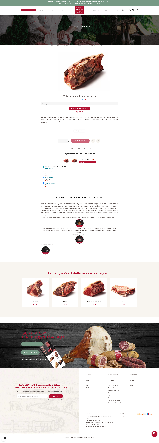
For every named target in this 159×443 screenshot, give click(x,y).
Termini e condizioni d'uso (115, 385)
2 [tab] (80, 309)
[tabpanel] (35, 292)
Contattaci (111, 378)
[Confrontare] (98, 141)
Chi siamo (111, 393)
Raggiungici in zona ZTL (115, 402)
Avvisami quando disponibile (79, 108)
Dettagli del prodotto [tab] (80, 197)
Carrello (132, 378)
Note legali (111, 383)
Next (137, 294)
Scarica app (111, 397)
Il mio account (134, 383)
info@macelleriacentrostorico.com (96, 426)
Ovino (87, 383)
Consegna (111, 380)
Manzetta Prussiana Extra (51, 183)
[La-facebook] (121, 416)
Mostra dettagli (49, 168)
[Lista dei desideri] (93, 141)
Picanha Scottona (49, 177)
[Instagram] (124, 416)
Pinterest (85, 99)
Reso (131, 385)
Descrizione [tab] (60, 197)
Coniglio (88, 388)
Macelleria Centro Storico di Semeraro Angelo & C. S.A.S (100, 417)
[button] (28, 10)
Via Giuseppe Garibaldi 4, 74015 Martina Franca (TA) (100, 422)
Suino (87, 380)
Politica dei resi (112, 388)
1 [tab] (79, 309)
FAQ (109, 395)
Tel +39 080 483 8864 (92, 424)
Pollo (87, 385)
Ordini (132, 380)
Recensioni (99, 197)
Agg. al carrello (79, 140)
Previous (22, 294)
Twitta (82, 99)
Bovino (88, 378)
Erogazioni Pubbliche (114, 400)
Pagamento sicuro (113, 390)
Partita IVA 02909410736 (93, 420)
